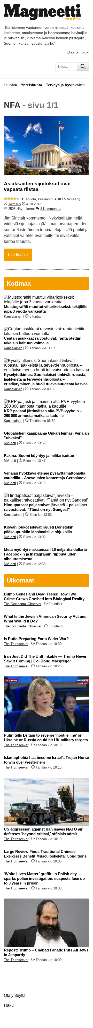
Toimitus (14, 204)
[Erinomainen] (17, 198)
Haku (9, 1005)
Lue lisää (16, 254)
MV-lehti (10, 443)
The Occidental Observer (22, 604)
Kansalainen (13, 316)
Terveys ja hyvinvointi (65, 85)
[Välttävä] (8, 198)
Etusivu (10, 85)
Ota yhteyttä (15, 995)
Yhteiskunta (31, 85)
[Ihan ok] (11, 198)
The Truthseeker (16, 644)
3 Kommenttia (50, 209)
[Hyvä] (14, 198)
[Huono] (5, 198)
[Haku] (83, 67)
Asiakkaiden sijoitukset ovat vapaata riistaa (37, 186)
